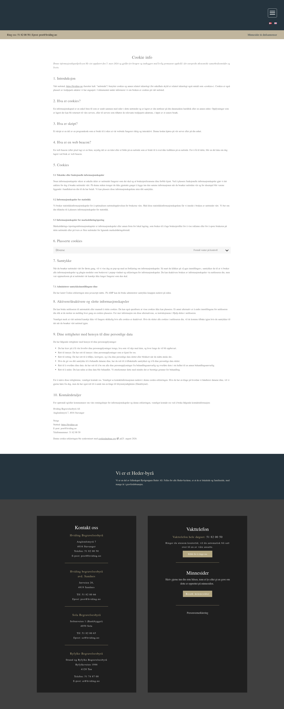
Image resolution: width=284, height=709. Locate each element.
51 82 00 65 (89, 633)
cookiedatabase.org (107, 438)
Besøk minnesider (197, 593)
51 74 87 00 (91, 676)
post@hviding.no (48, 34)
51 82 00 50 (23, 34)
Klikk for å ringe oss (197, 554)
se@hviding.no (90, 637)
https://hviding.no (74, 86)
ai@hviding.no (91, 681)
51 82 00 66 (89, 594)
